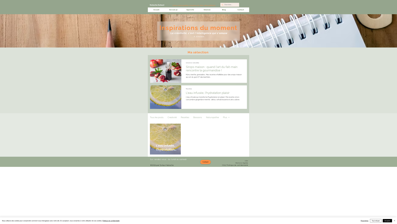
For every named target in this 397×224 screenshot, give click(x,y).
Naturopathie (212, 117)
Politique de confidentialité (111, 221)
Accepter (387, 221)
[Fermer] (394, 220)
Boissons (197, 117)
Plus (225, 117)
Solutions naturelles (192, 63)
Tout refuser (376, 221)
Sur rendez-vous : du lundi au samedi (168, 159)
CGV (246, 161)
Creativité (172, 117)
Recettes (189, 89)
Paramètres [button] (364, 221)
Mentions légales (242, 163)
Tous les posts (156, 117)
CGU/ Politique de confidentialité (235, 165)
